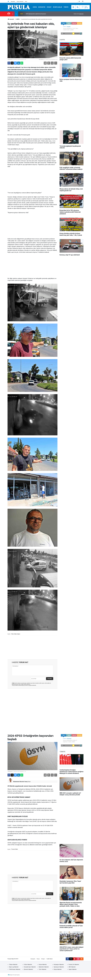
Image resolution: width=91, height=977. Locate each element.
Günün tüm (78, 14)
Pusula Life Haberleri (74, 964)
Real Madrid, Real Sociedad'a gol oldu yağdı (36, 14)
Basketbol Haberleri (44, 967)
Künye (38, 958)
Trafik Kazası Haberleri (14, 969)
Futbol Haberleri (28, 964)
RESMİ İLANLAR (57, 7)
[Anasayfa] (8, 1)
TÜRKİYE (65, 7)
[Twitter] (12, 63)
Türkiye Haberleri (13, 964)
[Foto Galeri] (82, 1)
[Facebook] (9, 63)
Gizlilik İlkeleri (50, 958)
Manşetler (13, 1)
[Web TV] (79, 1)
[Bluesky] (15, 63)
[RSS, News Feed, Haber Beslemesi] (81, 958)
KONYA (35, 7)
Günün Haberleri (20, 1)
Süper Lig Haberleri (13, 967)
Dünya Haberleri (57, 969)
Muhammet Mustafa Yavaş (20, 781)
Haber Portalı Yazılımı (15, 974)
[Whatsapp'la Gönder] (21, 63)
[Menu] (73, 7)
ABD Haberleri (72, 967)
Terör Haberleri (42, 969)
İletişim (43, 958)
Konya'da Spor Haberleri (30, 967)
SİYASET (49, 7)
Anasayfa (11, 19)
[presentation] (12, 14)
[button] (48, 63)
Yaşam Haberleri (72, 969)
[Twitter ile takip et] (71, 958)
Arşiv (26, 1)
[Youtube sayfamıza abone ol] (74, 958)
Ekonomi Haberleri (28, 969)
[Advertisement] (32, 180)
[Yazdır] (45, 63)
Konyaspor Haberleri (59, 964)
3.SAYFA (17, 19)
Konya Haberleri (43, 964)
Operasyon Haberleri (59, 967)
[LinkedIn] (18, 63)
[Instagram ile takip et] (78, 958)
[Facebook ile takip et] (67, 958)
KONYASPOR (41, 7)
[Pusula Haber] (19, 7)
